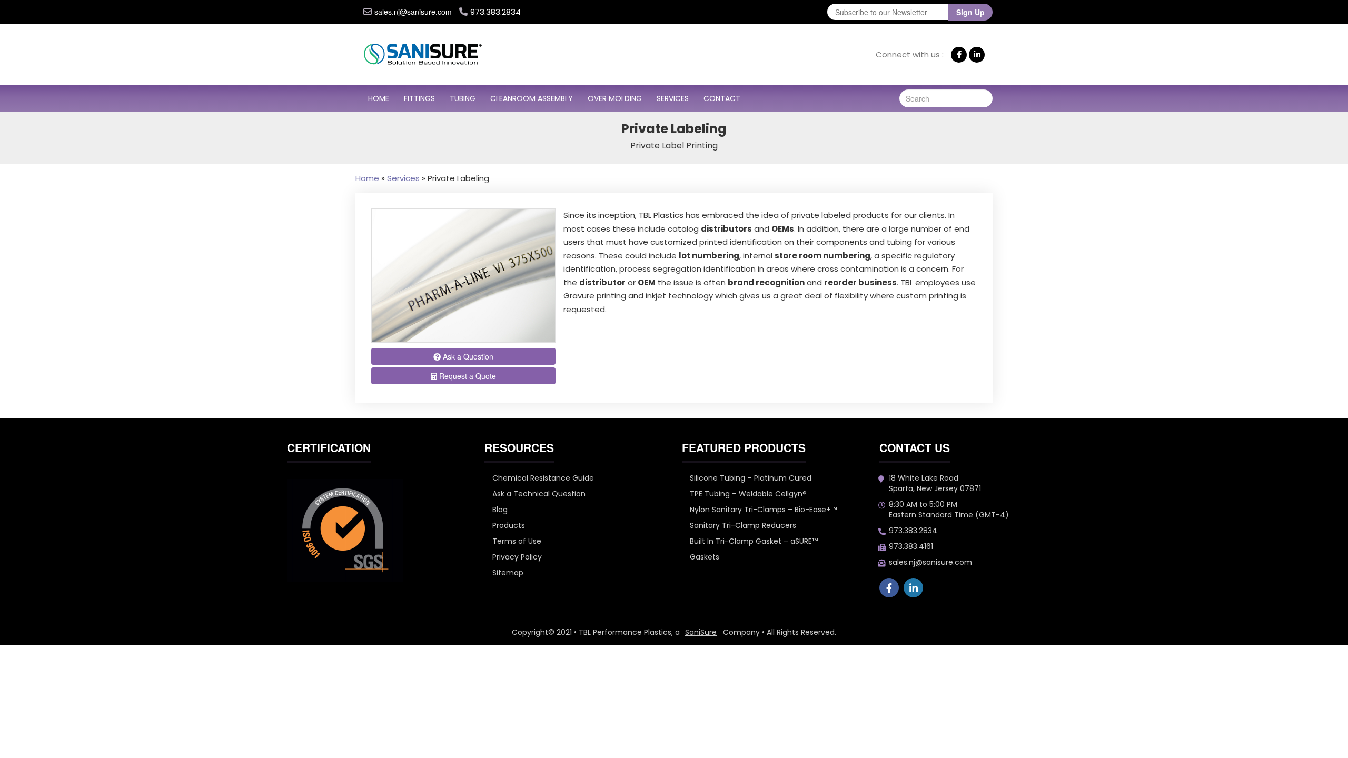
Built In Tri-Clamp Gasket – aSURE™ (754, 541)
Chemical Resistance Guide (543, 478)
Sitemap (507, 572)
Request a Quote (466, 376)
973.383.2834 (913, 530)
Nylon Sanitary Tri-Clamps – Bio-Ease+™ (763, 509)
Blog (500, 509)
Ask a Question (467, 356)
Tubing (462, 98)
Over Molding (615, 98)
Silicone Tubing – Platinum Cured (750, 478)
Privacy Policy (517, 557)
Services (673, 98)
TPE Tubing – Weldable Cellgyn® (748, 493)
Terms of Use (516, 541)
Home (378, 98)
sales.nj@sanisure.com (413, 11)
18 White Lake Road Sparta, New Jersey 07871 (935, 483)
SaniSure (701, 632)
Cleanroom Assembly (531, 98)
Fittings (419, 98)
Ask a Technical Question (539, 493)
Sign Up (970, 12)
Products (508, 525)
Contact (721, 98)
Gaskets (704, 557)
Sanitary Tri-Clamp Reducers (743, 525)
